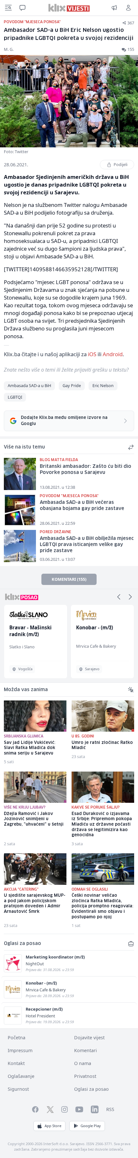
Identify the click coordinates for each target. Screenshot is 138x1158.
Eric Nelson (103, 385)
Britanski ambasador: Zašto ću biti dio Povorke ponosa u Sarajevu (85, 469)
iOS (92, 354)
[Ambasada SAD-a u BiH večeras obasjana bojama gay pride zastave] (20, 510)
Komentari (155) (69, 579)
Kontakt (16, 1063)
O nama (82, 1063)
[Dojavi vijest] (114, 8)
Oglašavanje (21, 1076)
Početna (16, 1037)
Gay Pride (72, 385)
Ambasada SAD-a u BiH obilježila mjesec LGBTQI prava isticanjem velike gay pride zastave (87, 544)
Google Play (91, 1125)
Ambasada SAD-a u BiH (29, 385)
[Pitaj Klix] (22, 8)
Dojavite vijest (89, 1037)
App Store (53, 1125)
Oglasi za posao (91, 1089)
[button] (119, 597)
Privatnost (85, 1076)
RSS (110, 1109)
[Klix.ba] (69, 8)
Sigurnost (18, 1089)
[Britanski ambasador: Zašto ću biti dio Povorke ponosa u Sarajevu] (20, 474)
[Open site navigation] (8, 8)
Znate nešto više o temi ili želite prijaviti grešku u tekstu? (66, 369)
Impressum (20, 1050)
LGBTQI (15, 397)
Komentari (85, 1050)
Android (113, 354)
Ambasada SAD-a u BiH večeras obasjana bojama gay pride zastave (82, 505)
